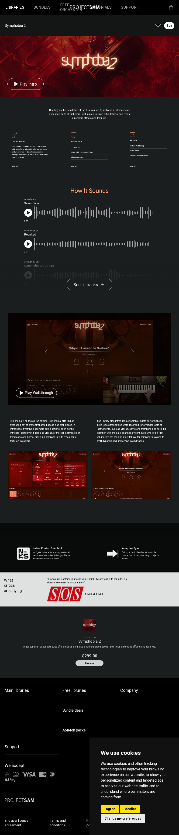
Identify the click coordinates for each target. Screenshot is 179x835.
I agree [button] (109, 809)
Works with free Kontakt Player (82, 152)
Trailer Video (134, 151)
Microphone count (77, 157)
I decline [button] (130, 809)
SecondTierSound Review (139, 156)
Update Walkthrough (137, 146)
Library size (75, 147)
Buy (169, 26)
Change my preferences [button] (122, 818)
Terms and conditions (58, 823)
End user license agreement (16, 823)
